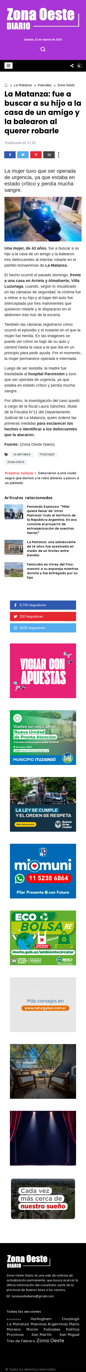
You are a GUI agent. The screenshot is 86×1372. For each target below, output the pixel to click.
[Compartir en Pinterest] (36, 154)
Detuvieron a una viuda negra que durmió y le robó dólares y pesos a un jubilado (42, 478)
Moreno (14, 1329)
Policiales (44, 85)
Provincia (15, 1334)
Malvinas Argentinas (49, 1324)
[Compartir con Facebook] (10, 154)
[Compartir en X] (23, 154)
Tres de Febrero (21, 1341)
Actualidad (14, 1319)
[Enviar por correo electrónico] (49, 154)
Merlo (74, 1324)
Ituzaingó (70, 1319)
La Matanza (23, 85)
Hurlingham (41, 1319)
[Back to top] (79, 1366)
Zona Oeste (66, 85)
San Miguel (69, 1334)
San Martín (42, 1334)
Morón (32, 1329)
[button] (8, 65)
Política (72, 1329)
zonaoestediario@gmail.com (32, 1296)
